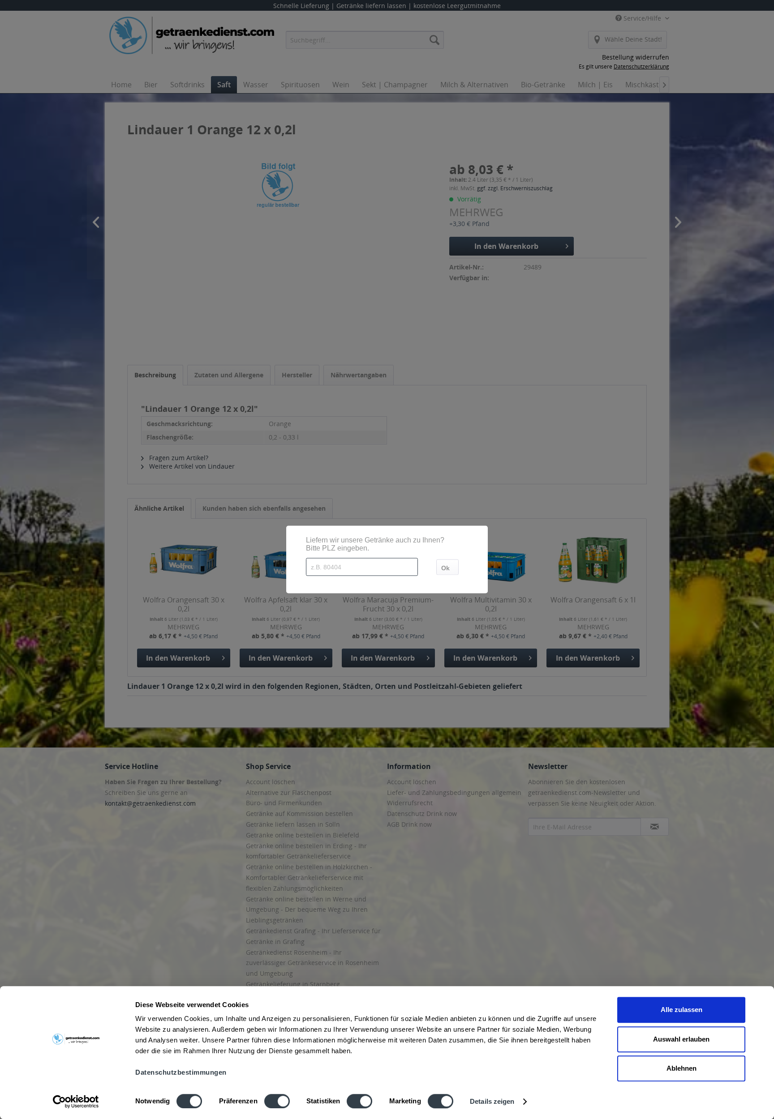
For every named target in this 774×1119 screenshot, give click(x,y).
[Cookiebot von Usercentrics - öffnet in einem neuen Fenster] (76, 1101)
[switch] (277, 1101)
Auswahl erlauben (681, 1039)
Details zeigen (492, 1101)
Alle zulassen (681, 1009)
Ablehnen (681, 1068)
